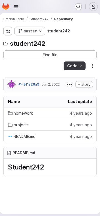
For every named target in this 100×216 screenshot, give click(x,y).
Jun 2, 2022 (50, 84)
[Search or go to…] (78, 6)
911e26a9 (30, 84)
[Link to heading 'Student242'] (47, 167)
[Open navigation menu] (15, 6)
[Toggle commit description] (69, 84)
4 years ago (81, 113)
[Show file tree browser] (7, 31)
